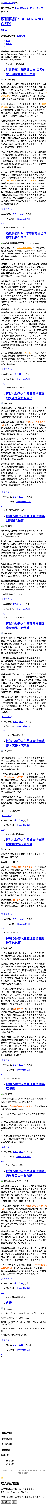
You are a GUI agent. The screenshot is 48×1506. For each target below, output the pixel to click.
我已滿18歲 (6, 1502)
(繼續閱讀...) (6, 209)
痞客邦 (15, 214)
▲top (3, 223)
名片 (8, 47)
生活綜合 (21, 36)
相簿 (8, 41)
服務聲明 (27, 1473)
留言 (21, 214)
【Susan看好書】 (23, 219)
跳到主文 (5, 30)
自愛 (9, 1303)
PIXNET (11, 1470)
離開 (14, 1502)
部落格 (9, 44)
